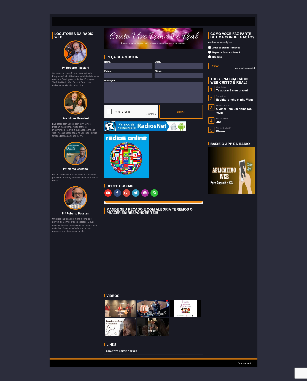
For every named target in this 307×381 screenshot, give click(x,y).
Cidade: (158, 71)
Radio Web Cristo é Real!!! (122, 351)
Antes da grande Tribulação (226, 47)
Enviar (181, 111)
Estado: (108, 71)
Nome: (107, 61)
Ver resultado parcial (245, 67)
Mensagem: (110, 80)
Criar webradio (245, 363)
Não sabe (217, 56)
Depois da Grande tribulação (226, 52)
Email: (158, 61)
